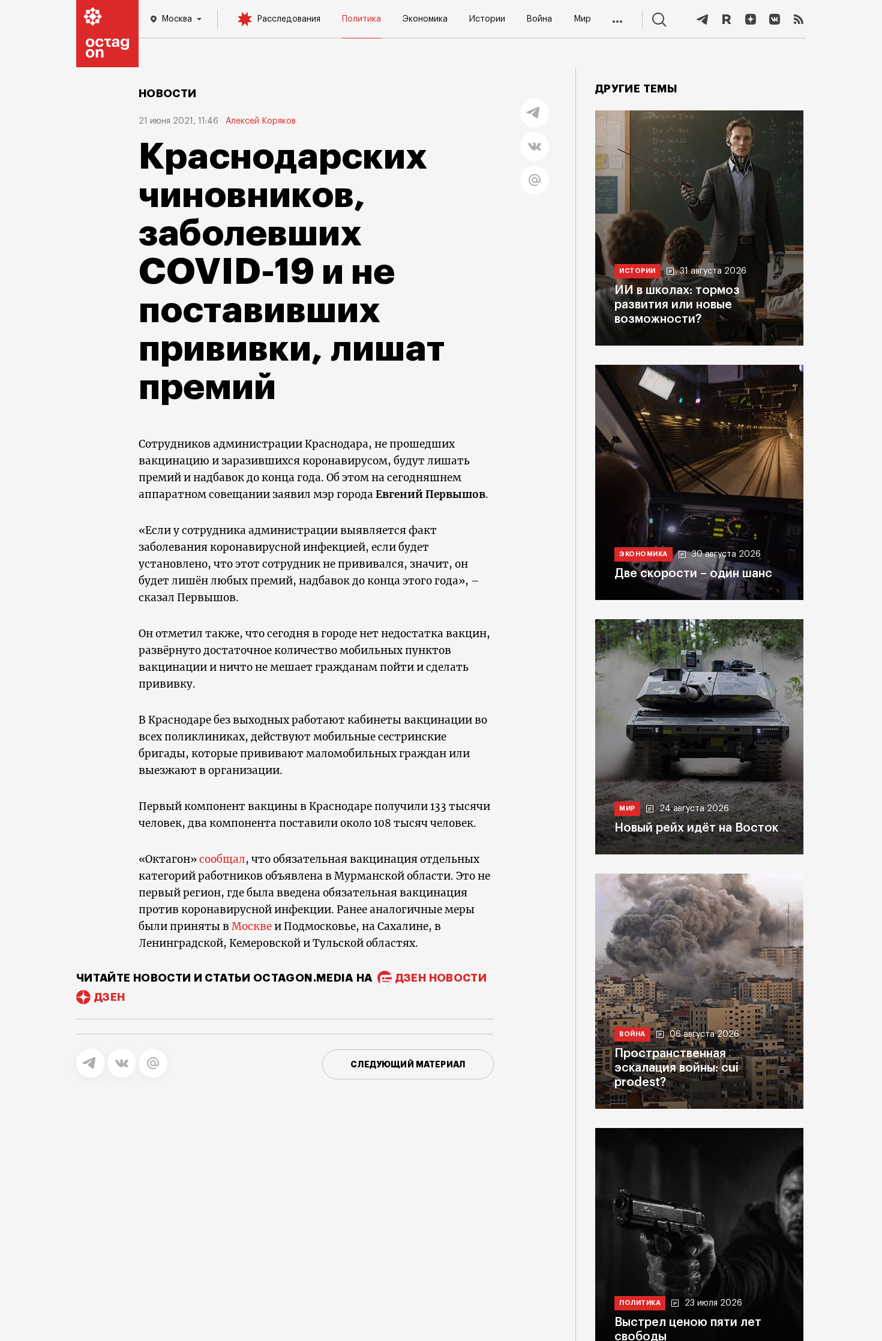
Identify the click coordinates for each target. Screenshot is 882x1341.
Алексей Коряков (261, 121)
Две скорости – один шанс (693, 574)
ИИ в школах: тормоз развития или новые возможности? (677, 304)
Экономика (425, 19)
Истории (487, 19)
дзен (109, 997)
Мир (582, 19)
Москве (252, 926)
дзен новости (441, 978)
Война (539, 19)
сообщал (222, 859)
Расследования (288, 19)
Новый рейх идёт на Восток (696, 828)
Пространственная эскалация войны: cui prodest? (676, 1068)
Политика (361, 19)
